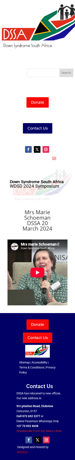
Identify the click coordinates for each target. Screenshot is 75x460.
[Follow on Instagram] (45, 149)
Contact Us (38, 128)
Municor (22, 452)
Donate (37, 102)
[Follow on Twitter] (37, 149)
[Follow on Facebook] (28, 149)
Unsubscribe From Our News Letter (39, 431)
